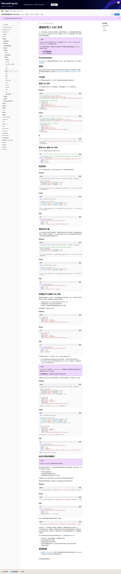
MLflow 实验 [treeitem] (8, 80)
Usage (104, 28)
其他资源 (105, 30)
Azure (40, 23)
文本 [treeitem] (6, 89)
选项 (104, 27)
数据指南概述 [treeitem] (6, 41)
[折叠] (18, 22)
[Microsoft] (2, 11)
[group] (60, 102)
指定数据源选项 (47, 51)
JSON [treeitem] (7, 78)
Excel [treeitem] (7, 73)
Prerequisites (106, 25)
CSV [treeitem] (6, 71)
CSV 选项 (60, 71)
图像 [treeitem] (6, 75)
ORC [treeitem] (6, 82)
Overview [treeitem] (6, 52)
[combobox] (10, 25)
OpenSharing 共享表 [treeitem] (10, 64)
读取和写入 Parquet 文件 (47, 552)
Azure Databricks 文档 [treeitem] (7, 27)
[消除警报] (118, 3)
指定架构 (49, 53)
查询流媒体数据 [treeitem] (8, 55)
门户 (112, 14)
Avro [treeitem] (6, 66)
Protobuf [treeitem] (7, 87)
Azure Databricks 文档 (47, 23)
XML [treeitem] (6, 91)
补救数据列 (44, 374)
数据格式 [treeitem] (7, 59)
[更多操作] (81, 23)
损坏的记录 (71, 535)
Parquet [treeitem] (7, 84)
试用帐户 (117, 14)
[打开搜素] (118, 11)
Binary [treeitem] (7, 68)
